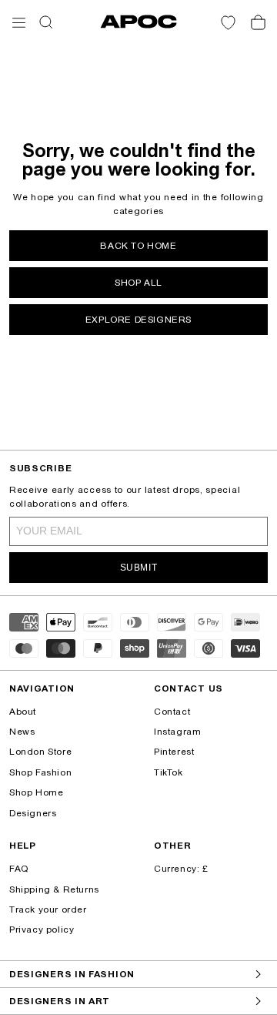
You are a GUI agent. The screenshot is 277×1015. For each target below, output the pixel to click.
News (22, 731)
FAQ (18, 868)
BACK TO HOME (138, 245)
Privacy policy (41, 929)
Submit (139, 567)
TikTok (168, 772)
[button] (18, 22)
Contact (172, 711)
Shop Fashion (40, 772)
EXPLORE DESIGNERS (138, 319)
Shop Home (36, 792)
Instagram (177, 731)
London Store (40, 751)
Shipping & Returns (54, 889)
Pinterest (174, 751)
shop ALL (138, 282)
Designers (32, 813)
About (22, 711)
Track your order (48, 909)
